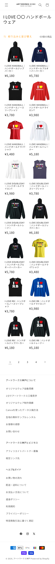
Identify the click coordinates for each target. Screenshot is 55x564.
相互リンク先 (13, 458)
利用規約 (10, 506)
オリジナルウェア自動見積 (19, 388)
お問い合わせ (13, 431)
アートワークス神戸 (21, 558)
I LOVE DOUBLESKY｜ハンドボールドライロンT (14, 186)
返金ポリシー (13, 499)
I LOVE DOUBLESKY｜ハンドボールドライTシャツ (39, 265)
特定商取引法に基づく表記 (19, 520)
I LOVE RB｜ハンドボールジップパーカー (15, 341)
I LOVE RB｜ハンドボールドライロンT (39, 302)
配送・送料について (16, 484)
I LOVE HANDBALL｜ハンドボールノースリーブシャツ (15, 108)
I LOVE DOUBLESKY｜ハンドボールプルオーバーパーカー (14, 265)
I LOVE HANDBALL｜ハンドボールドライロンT (39, 108)
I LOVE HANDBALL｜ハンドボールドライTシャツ (15, 147)
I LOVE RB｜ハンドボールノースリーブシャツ (15, 304)
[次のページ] (44, 361)
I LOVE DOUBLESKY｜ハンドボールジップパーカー (39, 225)
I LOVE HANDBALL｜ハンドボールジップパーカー (15, 68)
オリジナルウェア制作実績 (19, 402)
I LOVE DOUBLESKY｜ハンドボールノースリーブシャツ (39, 186)
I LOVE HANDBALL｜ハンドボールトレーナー (39, 147)
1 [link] (10, 362)
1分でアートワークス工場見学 (21, 395)
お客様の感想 (13, 424)
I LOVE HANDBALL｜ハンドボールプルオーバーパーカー (39, 68)
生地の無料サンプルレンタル (21, 417)
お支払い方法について (17, 492)
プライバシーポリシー (17, 513)
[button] (6, 5)
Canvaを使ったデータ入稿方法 (22, 409)
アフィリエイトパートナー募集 (22, 451)
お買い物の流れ (14, 477)
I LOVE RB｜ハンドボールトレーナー (39, 341)
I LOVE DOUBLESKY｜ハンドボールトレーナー (14, 225)
